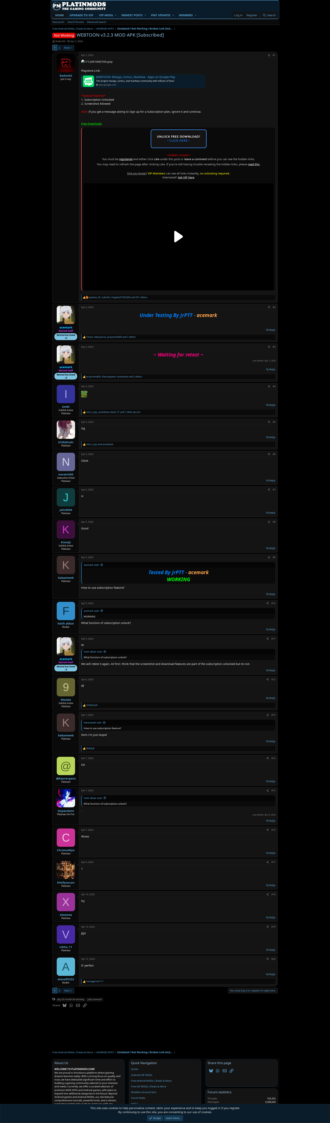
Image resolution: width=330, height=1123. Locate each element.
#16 (273, 830)
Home (134, 1069)
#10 (273, 603)
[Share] (268, 55)
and (99, 444)
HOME (59, 15)
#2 (274, 307)
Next (67, 47)
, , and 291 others (118, 297)
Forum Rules (138, 1098)
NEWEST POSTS (131, 15)
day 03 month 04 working (70, 999)
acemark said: (91, 565)
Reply (272, 330)
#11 (273, 638)
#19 (273, 926)
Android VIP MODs (141, 1075)
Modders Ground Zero (143, 1092)
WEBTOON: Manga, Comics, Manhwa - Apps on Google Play (135, 77)
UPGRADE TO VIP (81, 15)
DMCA (134, 1103)
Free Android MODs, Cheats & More (151, 1080)
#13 (273, 715)
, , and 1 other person (113, 412)
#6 (274, 454)
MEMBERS (186, 15)
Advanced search (96, 22)
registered (126, 159)
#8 (274, 521)
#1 (274, 55)
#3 (274, 346)
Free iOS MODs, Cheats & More (148, 1086)
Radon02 (60, 41)
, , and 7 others (111, 337)
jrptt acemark (94, 999)
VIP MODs (106, 15)
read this (254, 164)
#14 (273, 758)
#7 (274, 489)
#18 (273, 894)
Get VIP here (186, 177)
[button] (116, 15)
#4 (274, 386)
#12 (273, 679)
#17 (273, 862)
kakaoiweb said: (93, 722)
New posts (58, 22)
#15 (273, 790)
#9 (274, 557)
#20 (273, 959)
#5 (274, 422)
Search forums (75, 22)
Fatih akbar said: (93, 651)
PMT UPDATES (160, 15)
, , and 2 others (114, 376)
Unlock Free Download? (178, 138)
